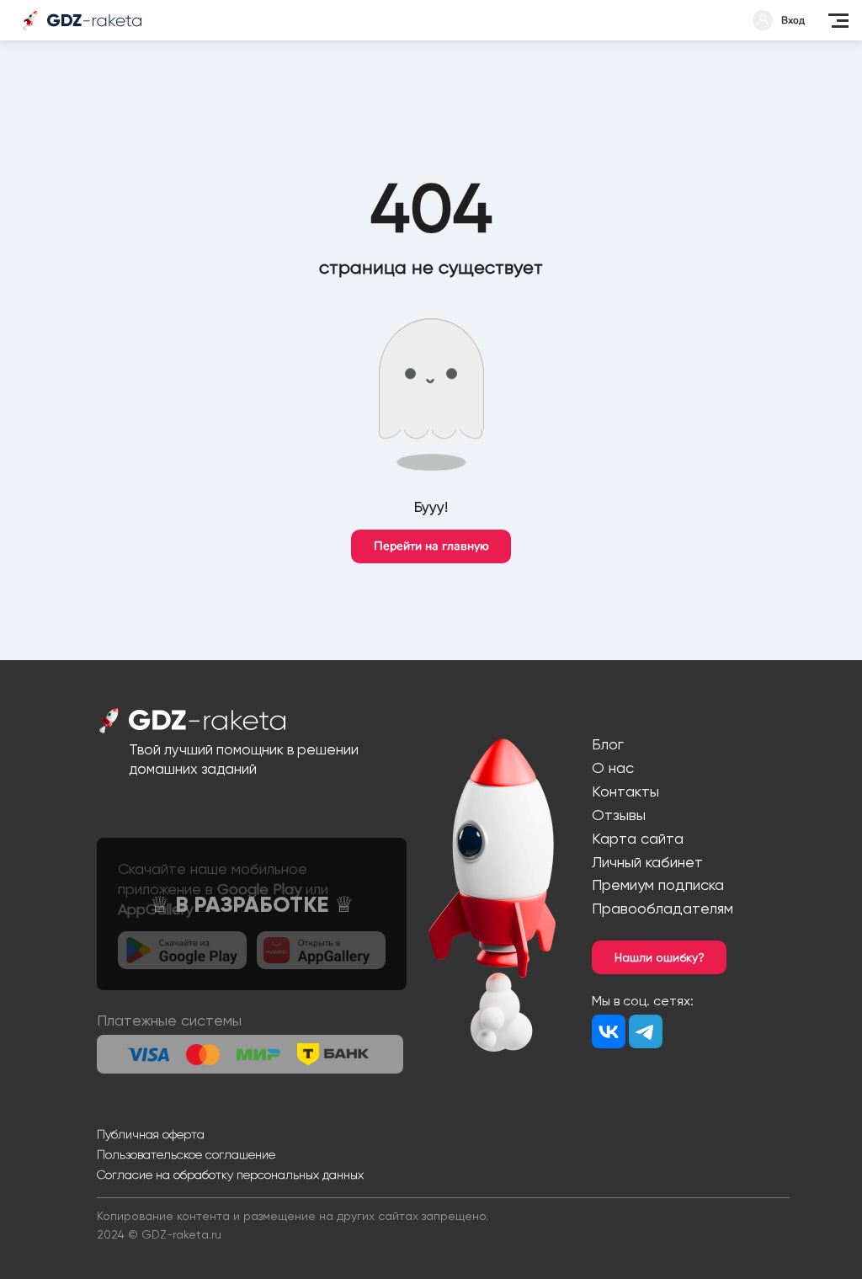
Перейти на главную (431, 546)
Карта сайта (638, 838)
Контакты (625, 791)
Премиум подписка (658, 884)
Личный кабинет (647, 862)
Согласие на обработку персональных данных (230, 1174)
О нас (613, 767)
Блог (608, 744)
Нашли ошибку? (660, 957)
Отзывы (619, 814)
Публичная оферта (151, 1134)
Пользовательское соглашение (186, 1154)
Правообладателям (662, 908)
